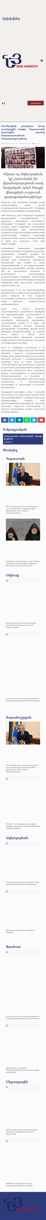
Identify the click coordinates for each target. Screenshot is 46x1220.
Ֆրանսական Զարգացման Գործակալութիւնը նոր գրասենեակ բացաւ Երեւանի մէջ (22, 1070)
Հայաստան (14, 143)
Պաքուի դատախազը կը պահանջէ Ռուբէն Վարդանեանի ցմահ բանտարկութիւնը (22, 883)
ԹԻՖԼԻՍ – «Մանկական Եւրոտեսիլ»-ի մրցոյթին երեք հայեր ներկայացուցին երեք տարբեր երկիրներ (23, 826)
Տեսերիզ (10, 449)
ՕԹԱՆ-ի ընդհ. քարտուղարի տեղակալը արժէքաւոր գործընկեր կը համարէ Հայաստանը (21, 1131)
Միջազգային (17, 1081)
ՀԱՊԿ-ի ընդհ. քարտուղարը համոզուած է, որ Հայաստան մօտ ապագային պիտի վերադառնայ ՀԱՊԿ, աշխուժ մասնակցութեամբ (22, 509)
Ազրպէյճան (6, 143)
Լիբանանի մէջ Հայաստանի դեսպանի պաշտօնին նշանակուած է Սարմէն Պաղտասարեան (21, 625)
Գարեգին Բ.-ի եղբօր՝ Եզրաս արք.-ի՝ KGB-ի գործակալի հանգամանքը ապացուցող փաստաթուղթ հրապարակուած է (23, 563)
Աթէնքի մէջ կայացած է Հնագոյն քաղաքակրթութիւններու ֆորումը (19, 1184)
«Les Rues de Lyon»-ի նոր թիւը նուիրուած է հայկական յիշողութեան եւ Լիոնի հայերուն (23, 699)
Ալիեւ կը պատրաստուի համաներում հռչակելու (20, 931)
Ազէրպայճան (17, 837)
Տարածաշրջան (18, 717)
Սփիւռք (12, 575)
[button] (42, 61)
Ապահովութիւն (26, 143)
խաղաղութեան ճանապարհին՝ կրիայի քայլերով (23, 437)
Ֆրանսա (13, 946)
